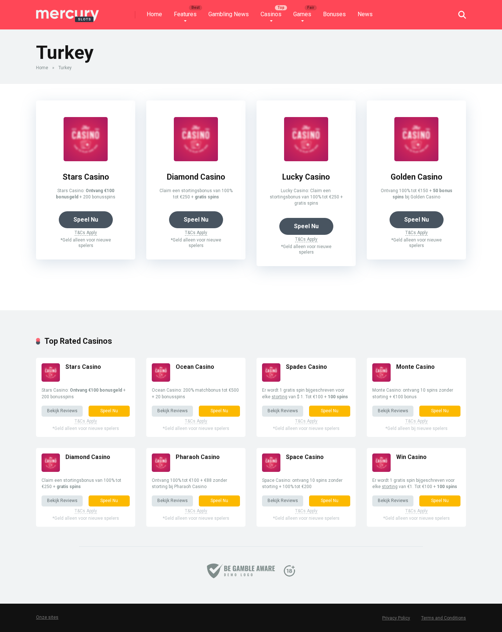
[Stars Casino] (86, 159)
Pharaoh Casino (198, 456)
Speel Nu (85, 219)
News (365, 14)
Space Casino (305, 456)
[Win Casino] (381, 469)
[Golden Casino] (416, 159)
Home (154, 14)
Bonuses (334, 14)
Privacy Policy (396, 618)
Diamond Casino (196, 176)
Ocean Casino (195, 366)
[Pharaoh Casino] (161, 469)
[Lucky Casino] (306, 159)
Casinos (271, 14)
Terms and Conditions (443, 618)
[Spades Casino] (271, 379)
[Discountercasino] (67, 12)
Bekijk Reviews (62, 410)
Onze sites (47, 617)
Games (302, 14)
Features (185, 14)
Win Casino (411, 456)
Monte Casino (415, 366)
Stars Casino (85, 176)
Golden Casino (416, 176)
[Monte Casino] (381, 379)
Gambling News (228, 14)
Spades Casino (306, 366)
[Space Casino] (271, 469)
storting (279, 396)
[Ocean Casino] (161, 379)
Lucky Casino (306, 176)
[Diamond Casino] (196, 159)
